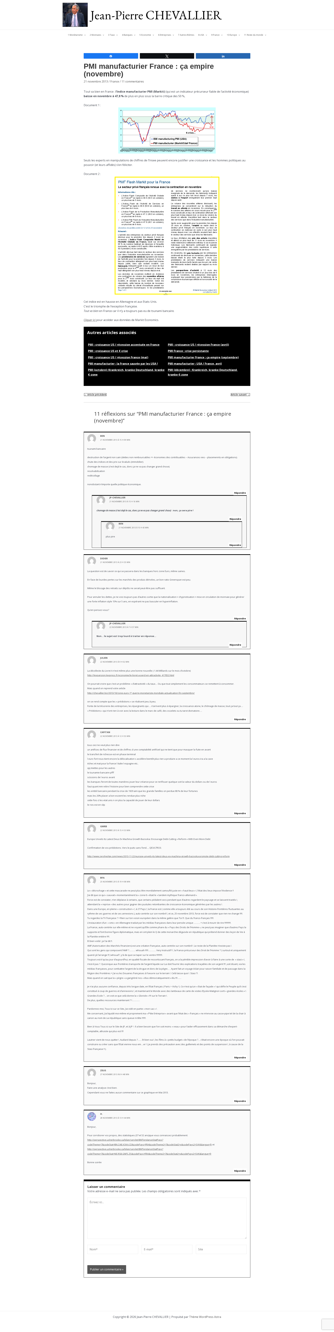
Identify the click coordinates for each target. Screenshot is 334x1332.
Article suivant (240, 394)
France (114, 81)
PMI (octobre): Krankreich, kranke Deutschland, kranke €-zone (126, 372)
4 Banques (127, 34)
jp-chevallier (117, 497)
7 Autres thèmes (186, 34)
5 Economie (145, 34)
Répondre (240, 492)
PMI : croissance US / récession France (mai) (118, 357)
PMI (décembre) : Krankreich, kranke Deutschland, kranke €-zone (203, 372)
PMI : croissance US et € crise (108, 351)
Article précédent (95, 394)
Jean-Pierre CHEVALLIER (156, 15)
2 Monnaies (95, 34)
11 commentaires (132, 81)
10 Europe (232, 34)
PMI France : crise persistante (188, 351)
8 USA (201, 34)
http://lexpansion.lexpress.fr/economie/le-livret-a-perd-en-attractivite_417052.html (130, 675)
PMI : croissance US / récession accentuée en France (124, 345)
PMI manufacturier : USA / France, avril (195, 364)
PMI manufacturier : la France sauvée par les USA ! (123, 364)
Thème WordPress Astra (205, 1317)
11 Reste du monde (253, 34)
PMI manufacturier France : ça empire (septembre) (203, 357)
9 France (215, 34)
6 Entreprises (164, 34)
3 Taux (111, 34)
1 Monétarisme (75, 34)
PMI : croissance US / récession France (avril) (198, 345)
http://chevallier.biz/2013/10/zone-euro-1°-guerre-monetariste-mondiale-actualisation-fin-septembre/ (141, 693)
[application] (84, 35)
